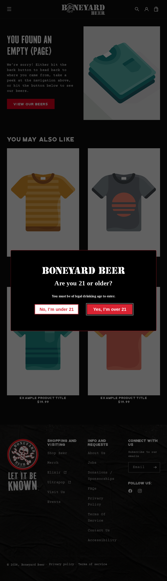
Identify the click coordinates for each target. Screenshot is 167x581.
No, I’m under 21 (57, 309)
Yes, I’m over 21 (109, 309)
